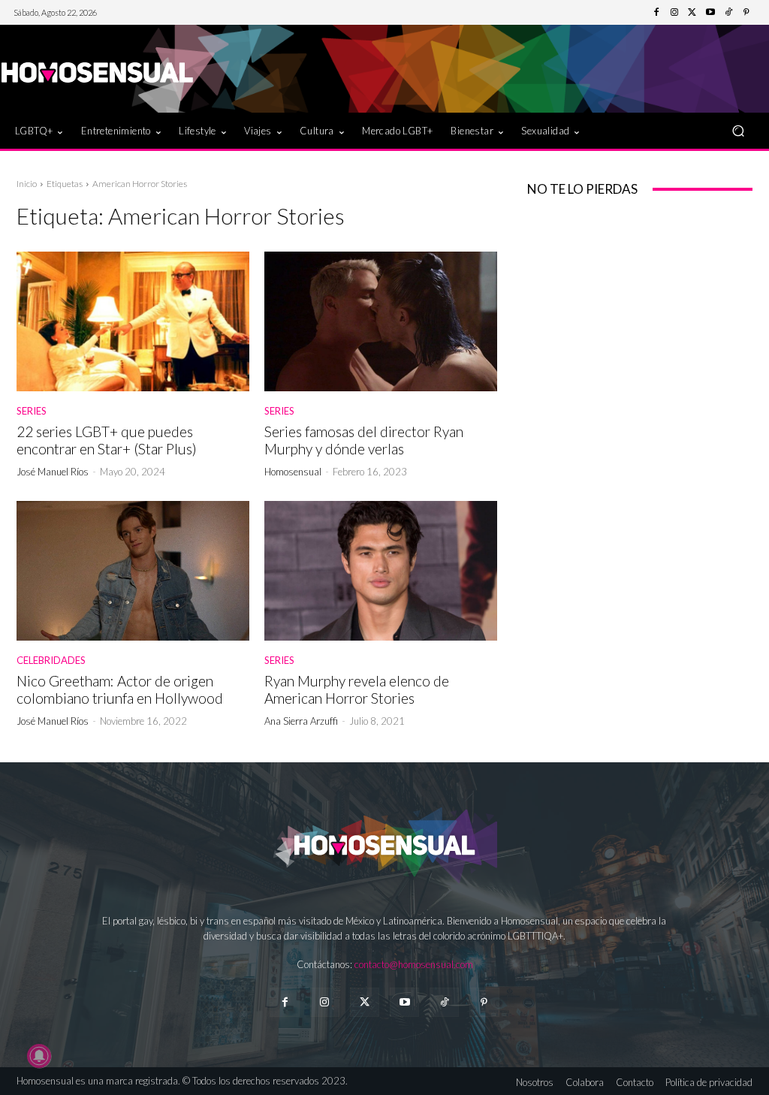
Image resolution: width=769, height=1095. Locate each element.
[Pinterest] (746, 13)
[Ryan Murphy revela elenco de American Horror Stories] (380, 571)
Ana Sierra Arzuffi (301, 721)
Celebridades (51, 660)
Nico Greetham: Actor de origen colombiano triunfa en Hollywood (120, 689)
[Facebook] (656, 13)
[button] (737, 131)
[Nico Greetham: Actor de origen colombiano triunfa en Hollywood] (133, 571)
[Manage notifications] (39, 1056)
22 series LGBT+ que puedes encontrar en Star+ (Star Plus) (107, 440)
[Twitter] (692, 13)
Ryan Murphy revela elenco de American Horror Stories (356, 689)
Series (32, 411)
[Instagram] (674, 13)
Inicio (27, 183)
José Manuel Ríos (53, 472)
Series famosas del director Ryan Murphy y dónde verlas (363, 440)
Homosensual (292, 472)
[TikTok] (728, 13)
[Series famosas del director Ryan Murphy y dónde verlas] (380, 321)
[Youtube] (710, 13)
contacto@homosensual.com (413, 964)
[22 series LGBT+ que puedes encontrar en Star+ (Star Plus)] (133, 321)
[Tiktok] (444, 1002)
